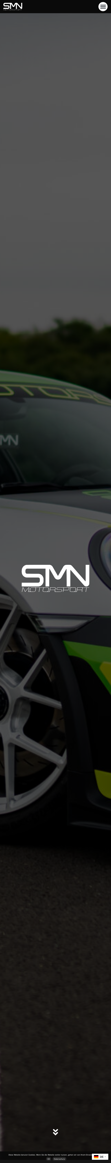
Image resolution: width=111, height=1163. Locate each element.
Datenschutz (59, 1159)
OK (48, 1159)
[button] (103, 6)
